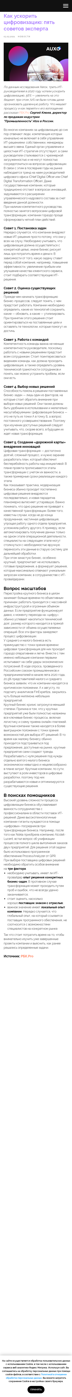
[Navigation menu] (65, 6)
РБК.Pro (26, 956)
